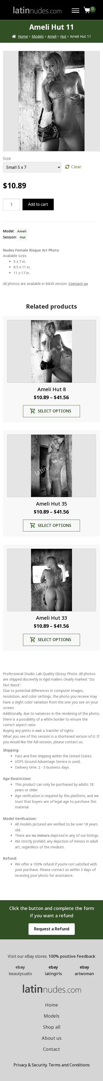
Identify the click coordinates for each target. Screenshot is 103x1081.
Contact (51, 1049)
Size (7, 158)
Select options (54, 411)
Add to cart (38, 204)
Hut (63, 36)
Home (23, 36)
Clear (76, 167)
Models (38, 36)
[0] (87, 10)
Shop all (51, 1027)
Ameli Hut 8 (52, 389)
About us (52, 1038)
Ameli (52, 36)
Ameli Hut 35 (51, 503)
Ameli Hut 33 (51, 617)
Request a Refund (51, 929)
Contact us (78, 283)
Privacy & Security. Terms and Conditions (52, 1065)
